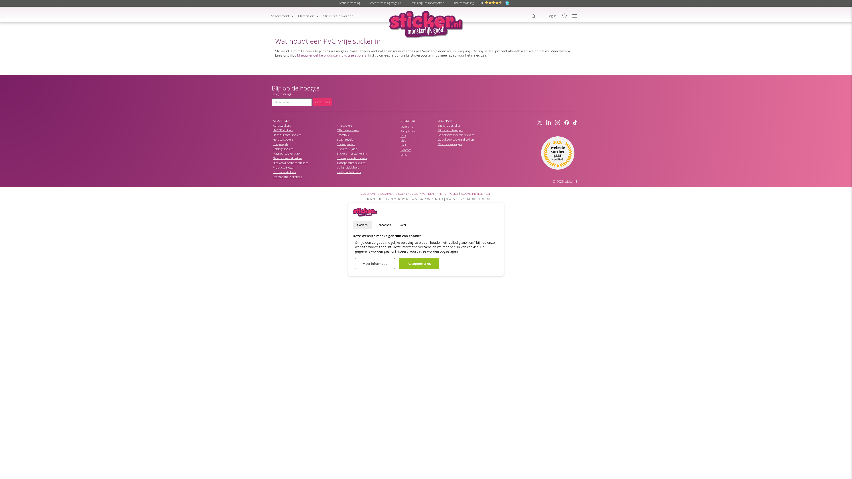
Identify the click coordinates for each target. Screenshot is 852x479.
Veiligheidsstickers (349, 172)
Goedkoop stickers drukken (456, 139)
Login (404, 145)
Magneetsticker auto (286, 153)
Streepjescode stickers (352, 158)
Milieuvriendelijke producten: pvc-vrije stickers (332, 55)
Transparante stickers (351, 163)
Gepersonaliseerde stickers (456, 135)
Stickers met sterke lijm (352, 153)
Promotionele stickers (287, 177)
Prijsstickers (344, 126)
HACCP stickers (283, 130)
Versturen (322, 102)
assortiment (280, 16)
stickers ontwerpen (338, 16)
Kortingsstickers (283, 149)
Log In (552, 16)
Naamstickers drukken (287, 158)
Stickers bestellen (449, 126)
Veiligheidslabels (348, 167)
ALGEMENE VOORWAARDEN (415, 194)
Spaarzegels (345, 139)
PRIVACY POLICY (447, 194)
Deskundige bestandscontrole (427, 3)
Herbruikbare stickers (287, 135)
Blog (403, 141)
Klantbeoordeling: (464, 3)
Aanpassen (384, 225)
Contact (405, 150)
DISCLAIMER (386, 194)
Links (403, 155)
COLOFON (368, 194)
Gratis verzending (349, 3)
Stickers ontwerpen (450, 130)
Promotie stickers (284, 172)
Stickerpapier (346, 144)
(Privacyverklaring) (281, 94)
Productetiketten (284, 167)
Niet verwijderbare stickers (290, 163)
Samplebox (407, 131)
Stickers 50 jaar (347, 149)
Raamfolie (343, 135)
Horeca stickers (283, 139)
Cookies (362, 225)
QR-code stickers (348, 130)
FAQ (403, 136)
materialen (306, 16)
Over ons (406, 127)
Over (403, 225)
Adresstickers (282, 126)
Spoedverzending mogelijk (385, 3)
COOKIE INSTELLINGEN (476, 194)
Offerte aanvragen (450, 144)
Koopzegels (280, 144)
